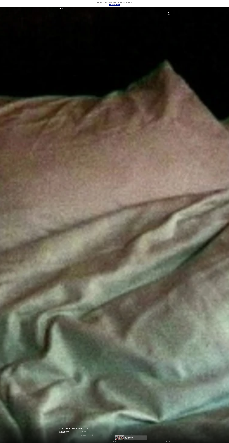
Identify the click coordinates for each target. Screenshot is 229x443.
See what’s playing (114, 4)
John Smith (127, 438)
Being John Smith (129, 437)
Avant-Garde (63, 434)
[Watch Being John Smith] (119, 437)
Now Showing (69, 8)
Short (60, 434)
